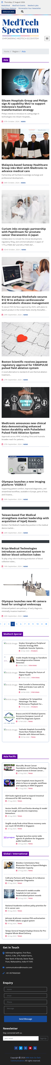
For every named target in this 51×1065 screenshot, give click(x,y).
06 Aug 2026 (22, 898)
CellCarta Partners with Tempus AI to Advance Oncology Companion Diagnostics (25, 879)
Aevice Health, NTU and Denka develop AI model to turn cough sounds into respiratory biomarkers (26, 810)
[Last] (46, 624)
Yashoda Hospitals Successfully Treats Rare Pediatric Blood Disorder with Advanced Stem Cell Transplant (32, 733)
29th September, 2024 (13, 315)
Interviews (33, 665)
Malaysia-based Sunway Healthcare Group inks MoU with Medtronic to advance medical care (25, 168)
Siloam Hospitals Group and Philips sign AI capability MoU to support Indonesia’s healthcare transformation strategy (24, 105)
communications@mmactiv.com (18, 967)
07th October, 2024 (12, 121)
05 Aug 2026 (11, 911)
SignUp (43, 1038)
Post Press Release (8, 8)
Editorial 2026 (8, 12)
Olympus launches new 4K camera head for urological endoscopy (24, 602)
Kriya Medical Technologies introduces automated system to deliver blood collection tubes (23, 551)
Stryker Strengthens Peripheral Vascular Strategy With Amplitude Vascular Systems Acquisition (32, 647)
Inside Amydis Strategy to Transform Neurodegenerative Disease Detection (31, 660)
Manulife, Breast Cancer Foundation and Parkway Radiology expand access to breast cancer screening (31, 769)
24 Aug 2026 (11, 816)
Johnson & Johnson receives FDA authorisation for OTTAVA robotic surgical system (25, 919)
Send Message (25, 1019)
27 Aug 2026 (22, 773)
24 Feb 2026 (25, 692)
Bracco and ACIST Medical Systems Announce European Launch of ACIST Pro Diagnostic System (30, 716)
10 (37, 624)
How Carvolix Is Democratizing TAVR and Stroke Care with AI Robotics (32, 687)
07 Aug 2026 (11, 883)
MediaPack (5, 5)
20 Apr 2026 (25, 651)
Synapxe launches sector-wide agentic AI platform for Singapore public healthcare (30, 838)
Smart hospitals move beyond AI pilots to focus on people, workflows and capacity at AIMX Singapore (31, 783)
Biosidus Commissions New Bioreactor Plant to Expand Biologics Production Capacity (31, 865)
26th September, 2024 (13, 533)
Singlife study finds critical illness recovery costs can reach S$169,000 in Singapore (25, 824)
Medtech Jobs (33, 5)
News (23, 121)
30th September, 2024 (13, 499)
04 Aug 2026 (11, 924)
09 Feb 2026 (25, 737)
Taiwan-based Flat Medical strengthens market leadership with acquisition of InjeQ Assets (25, 518)
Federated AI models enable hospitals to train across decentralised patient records (28, 893)
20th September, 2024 (13, 616)
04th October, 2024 (12, 183)
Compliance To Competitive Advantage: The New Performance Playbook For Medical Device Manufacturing (32, 703)
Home (6, 51)
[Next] (42, 624)
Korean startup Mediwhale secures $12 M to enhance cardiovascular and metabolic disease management (25, 300)
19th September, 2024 (13, 566)
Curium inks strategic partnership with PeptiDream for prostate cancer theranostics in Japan (24, 232)
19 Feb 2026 (25, 707)
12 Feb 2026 (22, 721)
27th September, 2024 (13, 380)
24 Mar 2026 (22, 666)
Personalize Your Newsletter (30, 8)
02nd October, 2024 (12, 249)
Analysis (34, 651)
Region (15, 51)
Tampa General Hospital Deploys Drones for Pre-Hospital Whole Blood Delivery (25, 932)
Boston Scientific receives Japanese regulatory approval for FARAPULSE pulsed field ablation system (25, 365)
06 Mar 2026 (25, 678)
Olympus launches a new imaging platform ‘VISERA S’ (23, 483)
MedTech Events (18, 5)
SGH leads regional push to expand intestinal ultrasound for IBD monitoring (24, 797)
